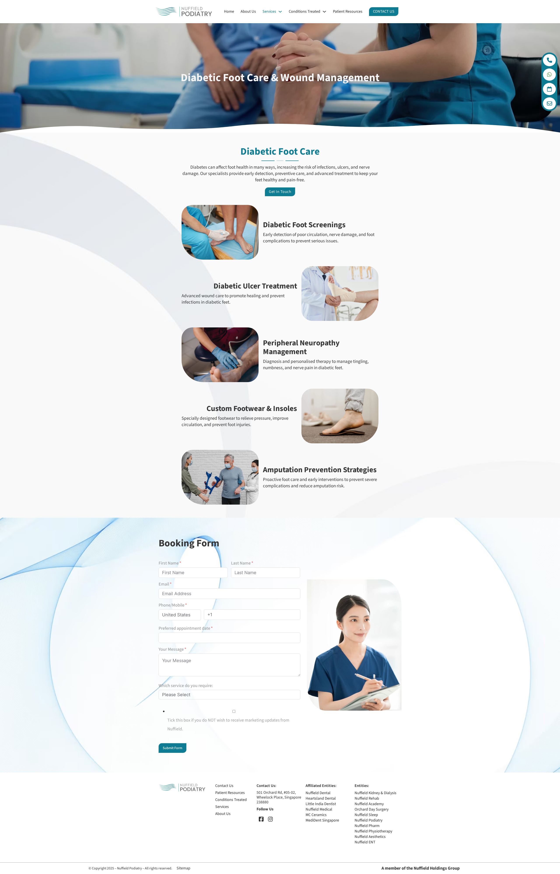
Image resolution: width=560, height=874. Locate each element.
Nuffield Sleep (366, 815)
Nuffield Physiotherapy (373, 831)
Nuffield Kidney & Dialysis (375, 793)
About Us (248, 11)
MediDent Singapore (322, 820)
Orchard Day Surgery (371, 809)
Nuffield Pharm (367, 826)
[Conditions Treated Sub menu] (324, 12)
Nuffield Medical (319, 809)
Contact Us (383, 11)
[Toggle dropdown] (549, 60)
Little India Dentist (321, 804)
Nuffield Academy (369, 804)
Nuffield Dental (318, 793)
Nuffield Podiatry (368, 820)
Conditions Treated (304, 11)
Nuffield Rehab (367, 798)
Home (229, 11)
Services (269, 11)
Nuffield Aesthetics (370, 836)
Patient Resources (347, 11)
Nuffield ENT (365, 842)
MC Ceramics (316, 815)
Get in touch (280, 191)
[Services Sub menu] (280, 12)
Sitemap (183, 868)
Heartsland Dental (321, 798)
